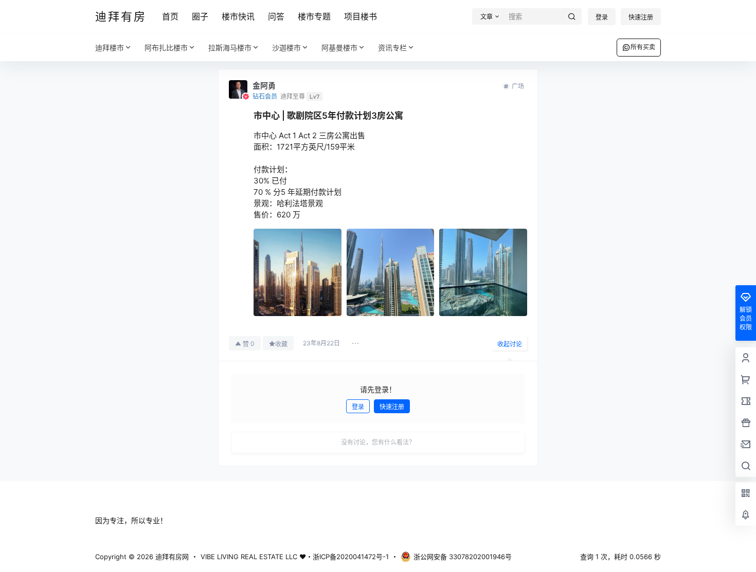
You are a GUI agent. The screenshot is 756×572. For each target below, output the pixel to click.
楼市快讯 (238, 16)
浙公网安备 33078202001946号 (462, 556)
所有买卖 (643, 47)
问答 (276, 16)
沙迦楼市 (286, 47)
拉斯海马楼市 (229, 47)
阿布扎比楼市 (166, 47)
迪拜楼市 (109, 47)
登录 (602, 17)
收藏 (281, 344)
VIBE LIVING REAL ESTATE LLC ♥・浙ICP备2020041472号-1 (295, 556)
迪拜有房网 (171, 556)
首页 (170, 16)
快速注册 (640, 17)
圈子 (200, 16)
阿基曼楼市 (339, 47)
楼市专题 (314, 16)
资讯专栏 (392, 47)
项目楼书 (360, 16)
